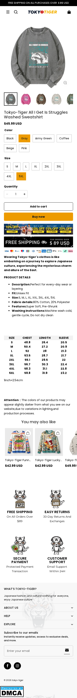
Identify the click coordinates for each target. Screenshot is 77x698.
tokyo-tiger (17, 680)
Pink (24, 148)
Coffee (64, 138)
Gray (24, 138)
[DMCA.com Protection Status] (12, 696)
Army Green (43, 138)
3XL (59, 166)
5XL (21, 176)
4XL (9, 176)
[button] (8, 12)
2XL (47, 166)
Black (10, 138)
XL (35, 166)
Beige (10, 148)
